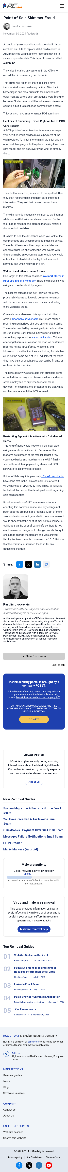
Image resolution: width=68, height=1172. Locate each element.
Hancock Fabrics (42, 337)
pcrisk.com (33, 1041)
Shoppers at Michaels (25, 319)
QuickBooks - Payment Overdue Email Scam (33, 830)
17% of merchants (52, 476)
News (6, 1081)
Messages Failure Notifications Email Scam (33, 836)
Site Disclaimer (34, 1157)
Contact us (9, 1109)
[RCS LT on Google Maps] (6, 1056)
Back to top (58, 664)
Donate (34, 719)
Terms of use (53, 1157)
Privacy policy (15, 1157)
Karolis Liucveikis (22, 26)
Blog (6, 1087)
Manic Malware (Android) (20, 849)
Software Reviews (14, 1093)
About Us (8, 1115)
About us (34, 781)
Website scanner (13, 1132)
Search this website (14, 1138)
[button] (62, 6)
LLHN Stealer (12, 843)
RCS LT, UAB (11, 1035)
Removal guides (12, 1075)
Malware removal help (34, 929)
